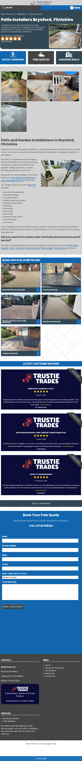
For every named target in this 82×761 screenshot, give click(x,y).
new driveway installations (23, 177)
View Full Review (45, 405)
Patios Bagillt (47, 248)
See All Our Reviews (41, 503)
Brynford (22, 14)
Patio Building (9, 721)
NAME (5, 536)
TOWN (5, 564)
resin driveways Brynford (12, 180)
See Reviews (6, 41)
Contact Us (50, 676)
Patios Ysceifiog (16, 248)
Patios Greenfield (32, 248)
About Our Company (54, 668)
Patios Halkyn (60, 248)
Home (47, 665)
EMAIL (5, 555)
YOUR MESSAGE (10, 582)
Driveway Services (11, 718)
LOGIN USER (41, 758)
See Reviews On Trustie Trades (20, 701)
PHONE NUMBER (10, 546)
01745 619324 (44, 526)
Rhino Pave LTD (7, 14)
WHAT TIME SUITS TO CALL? (14, 573)
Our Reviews (50, 670)
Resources (49, 673)
